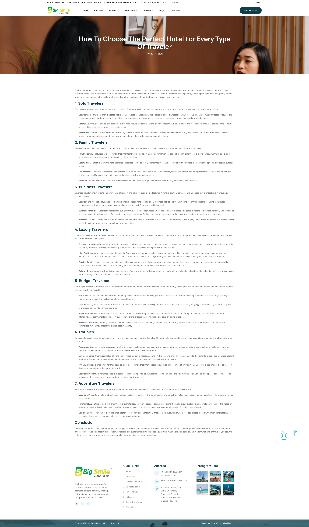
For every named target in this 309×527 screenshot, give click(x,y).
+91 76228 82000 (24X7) (172, 472)
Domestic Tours (133, 487)
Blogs (161, 10)
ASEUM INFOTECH (223, 523)
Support (258, 2)
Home (85, 10)
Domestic (147, 10)
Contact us (175, 10)
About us (130, 476)
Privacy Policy (132, 492)
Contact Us (131, 507)
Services (112, 10)
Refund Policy (132, 497)
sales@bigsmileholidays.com (174, 480)
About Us (98, 10)
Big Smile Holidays (95, 523)
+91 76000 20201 (169, 475)
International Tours (134, 481)
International (129, 10)
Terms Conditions (134, 502)
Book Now (249, 10)
